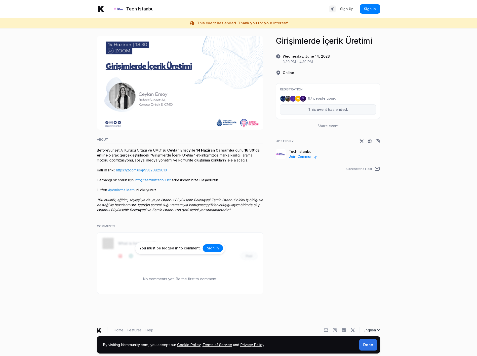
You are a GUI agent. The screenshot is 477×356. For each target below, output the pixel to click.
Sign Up (347, 9)
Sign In (370, 9)
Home (118, 330)
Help (149, 330)
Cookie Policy (188, 344)
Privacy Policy (252, 344)
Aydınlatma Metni (121, 190)
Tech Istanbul (301, 151)
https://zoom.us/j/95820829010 (141, 170)
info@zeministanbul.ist (153, 180)
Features (134, 330)
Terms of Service (217, 344)
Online (288, 73)
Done (368, 344)
